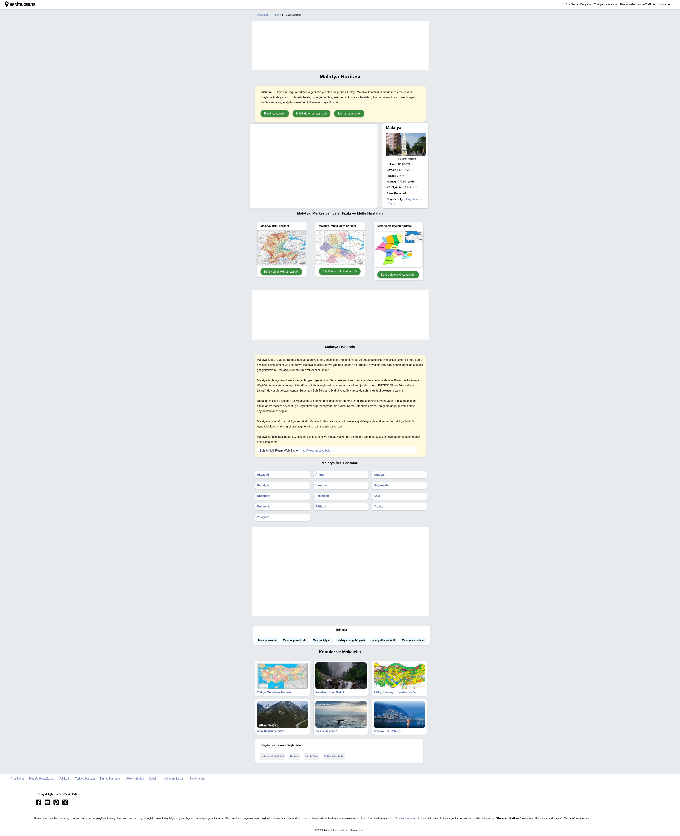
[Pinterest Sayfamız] (56, 803)
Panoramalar (627, 4)
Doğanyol (263, 495)
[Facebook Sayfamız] (38, 803)
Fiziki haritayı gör (274, 113)
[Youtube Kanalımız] (47, 803)
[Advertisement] (338, 45)
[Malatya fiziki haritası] (282, 264)
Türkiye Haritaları (604, 4)
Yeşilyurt (263, 517)
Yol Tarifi (64, 778)
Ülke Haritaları (135, 778)
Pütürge (320, 506)
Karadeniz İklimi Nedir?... (330, 692)
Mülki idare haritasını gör (311, 113)
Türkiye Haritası (85, 778)
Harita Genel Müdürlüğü (272, 756)
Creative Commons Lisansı (411, 818)
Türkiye (277, 14)
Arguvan (380, 474)
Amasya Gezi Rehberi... (388, 730)
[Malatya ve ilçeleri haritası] (398, 267)
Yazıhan (379, 506)
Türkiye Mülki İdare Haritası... (275, 692)
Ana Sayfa (572, 4)
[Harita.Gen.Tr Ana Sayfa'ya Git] (20, 4)
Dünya (584, 4)
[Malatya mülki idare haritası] (340, 264)
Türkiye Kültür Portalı (334, 756)
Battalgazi (263, 485)
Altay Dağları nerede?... (271, 730)
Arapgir (320, 474)
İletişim (153, 778)
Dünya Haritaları (110, 778)
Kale (377, 495)
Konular (662, 4)
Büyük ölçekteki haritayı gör (281, 271)
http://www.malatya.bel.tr (316, 450)
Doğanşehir (382, 485)
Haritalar (294, 756)
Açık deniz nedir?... (327, 730)
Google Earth (311, 756)
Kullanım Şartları (173, 778)
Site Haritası (197, 778)
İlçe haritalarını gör (349, 113)
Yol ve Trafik (645, 4)
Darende (321, 485)
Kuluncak (263, 506)
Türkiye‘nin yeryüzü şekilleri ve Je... (396, 692)
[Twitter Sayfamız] (65, 803)
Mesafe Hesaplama (41, 778)
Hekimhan (322, 495)
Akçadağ (263, 474)
